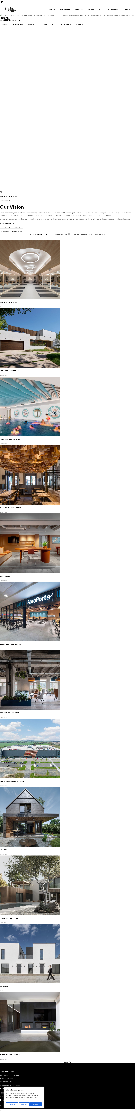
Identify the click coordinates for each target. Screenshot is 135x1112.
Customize (12, 1104)
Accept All (36, 1104)
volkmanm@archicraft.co (10, 1085)
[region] (24, 1097)
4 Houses (4, 986)
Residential (3, 375)
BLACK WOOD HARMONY (10, 1055)
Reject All (24, 1104)
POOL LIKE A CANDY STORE (10, 439)
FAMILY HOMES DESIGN (9, 918)
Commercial (5, 201)
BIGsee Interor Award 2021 (11, 231)
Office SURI (5, 576)
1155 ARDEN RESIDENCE (9, 371)
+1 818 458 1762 (6, 1082)
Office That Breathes (9, 713)
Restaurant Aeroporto (10, 644)
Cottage (3, 850)
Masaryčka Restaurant (10, 508)
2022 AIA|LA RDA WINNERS (11, 228)
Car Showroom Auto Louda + (13, 781)
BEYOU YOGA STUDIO (8, 302)
